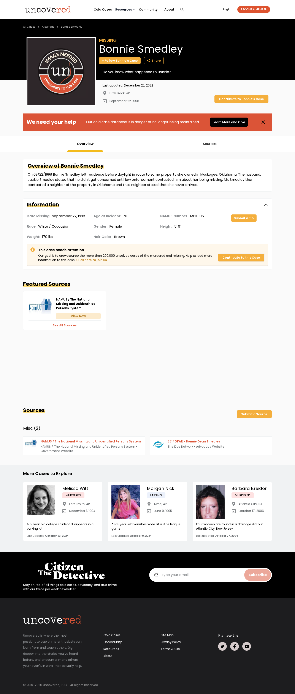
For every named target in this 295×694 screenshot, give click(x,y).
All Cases (29, 26)
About (169, 9)
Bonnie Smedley (71, 26)
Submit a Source (254, 414)
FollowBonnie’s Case (121, 60)
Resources (111, 649)
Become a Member (254, 9)
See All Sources (65, 325)
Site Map (167, 635)
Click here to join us (91, 260)
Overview (85, 143)
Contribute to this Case (241, 257)
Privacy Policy (171, 642)
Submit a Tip (244, 218)
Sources (210, 143)
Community (148, 9)
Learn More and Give (229, 122)
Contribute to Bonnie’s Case (241, 99)
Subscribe (258, 574)
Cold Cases (103, 9)
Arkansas (48, 26)
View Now (78, 316)
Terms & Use (170, 649)
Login (226, 9)
